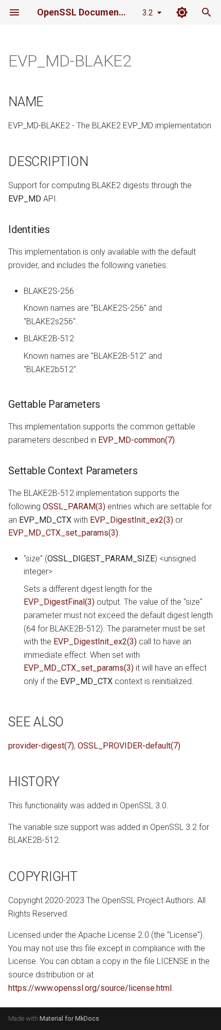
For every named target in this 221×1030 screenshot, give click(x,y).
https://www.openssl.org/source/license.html (90, 988)
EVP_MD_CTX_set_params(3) (63, 533)
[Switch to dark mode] (182, 12)
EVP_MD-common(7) (136, 440)
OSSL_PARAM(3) (74, 506)
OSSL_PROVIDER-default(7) (129, 746)
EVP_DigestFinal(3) (59, 602)
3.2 (147, 13)
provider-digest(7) (41, 746)
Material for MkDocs (69, 1018)
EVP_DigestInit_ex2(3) (131, 520)
